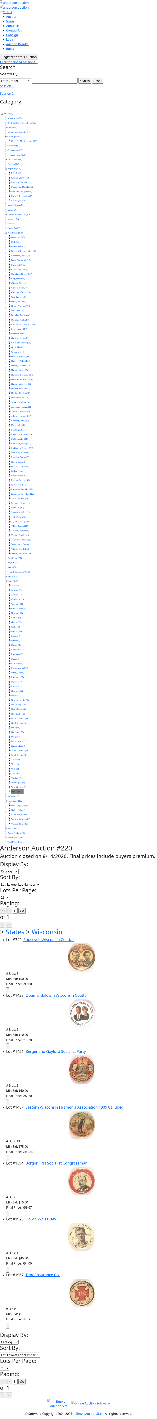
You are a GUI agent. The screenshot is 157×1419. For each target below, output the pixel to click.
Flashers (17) (13, 164)
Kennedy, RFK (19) (20, 178)
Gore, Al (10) (17, 347)
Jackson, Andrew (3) (20, 402)
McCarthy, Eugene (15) (21, 192)
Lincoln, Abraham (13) (21, 434)
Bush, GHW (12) (18, 265)
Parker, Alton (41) (19, 471)
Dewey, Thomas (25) (20, 306)
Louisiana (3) (17, 654)
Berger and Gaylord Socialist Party (55, 1051)
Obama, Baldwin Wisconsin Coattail (56, 995)
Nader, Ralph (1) (18, 810)
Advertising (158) (15, 118)
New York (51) (18, 714)
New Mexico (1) (18, 709)
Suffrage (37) (13, 796)
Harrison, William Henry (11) (24, 379)
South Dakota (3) (19, 755)
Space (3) (11, 567)
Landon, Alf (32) (18, 430)
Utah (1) (15, 769)
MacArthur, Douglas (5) (22, 187)
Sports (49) (12, 576)
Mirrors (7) (12, 224)
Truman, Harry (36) (20, 531)
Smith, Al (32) (17, 508)
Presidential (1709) (15, 233)
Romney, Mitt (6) (19, 485)
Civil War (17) (13, 146)
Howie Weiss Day (40, 1219)
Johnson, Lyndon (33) (21, 416)
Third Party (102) (15, 801)
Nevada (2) (16, 696)
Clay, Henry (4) (18, 279)
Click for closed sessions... (19, 62)
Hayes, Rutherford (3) (21, 384)
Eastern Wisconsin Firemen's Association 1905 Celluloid (74, 1107)
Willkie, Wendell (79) (20, 549)
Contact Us (14, 30)
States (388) (12, 581)
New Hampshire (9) (20, 700)
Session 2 (7, 93)
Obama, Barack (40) (20, 466)
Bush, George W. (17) (21, 260)
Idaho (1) (15, 627)
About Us (13, 26)
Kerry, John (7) (18, 425)
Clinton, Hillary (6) (19, 288)
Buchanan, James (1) (20, 256)
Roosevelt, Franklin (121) (22, 489)
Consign (12, 35)
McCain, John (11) (19, 439)
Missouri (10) (17, 682)
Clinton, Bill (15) (18, 283)
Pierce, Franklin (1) (20, 476)
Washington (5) (18, 783)
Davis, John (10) (18, 301)
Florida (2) (16, 618)
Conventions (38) (15, 150)
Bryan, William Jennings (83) (24, 251)
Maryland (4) (17, 663)
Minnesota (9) (17, 677)
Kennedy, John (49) (20, 421)
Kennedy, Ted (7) (19, 182)
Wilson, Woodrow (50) (21, 553)
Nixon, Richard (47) (20, 462)
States (15, 931)
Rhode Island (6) (18, 746)
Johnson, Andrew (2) (20, 411)
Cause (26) (12, 127)
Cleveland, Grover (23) (21, 274)
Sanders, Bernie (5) (19, 201)
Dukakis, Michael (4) (20, 320)
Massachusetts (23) (19, 668)
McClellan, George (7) (21, 444)
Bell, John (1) (17, 242)
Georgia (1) (16, 622)
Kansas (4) (16, 645)
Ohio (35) (15, 728)
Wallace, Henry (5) (19, 824)
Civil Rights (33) (14, 137)
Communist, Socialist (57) (18, 132)
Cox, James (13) (18, 297)
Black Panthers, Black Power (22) (22, 123)
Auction (11, 17)
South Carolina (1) (19, 750)
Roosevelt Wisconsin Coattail (48, 939)
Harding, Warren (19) (20, 366)
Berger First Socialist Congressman (56, 1163)
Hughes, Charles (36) (20, 393)
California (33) (18, 599)
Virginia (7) (16, 778)
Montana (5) (16, 686)
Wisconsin (47, 931)
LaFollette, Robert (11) (21, 815)
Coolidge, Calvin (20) (21, 292)
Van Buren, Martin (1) (21, 540)
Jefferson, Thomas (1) (21, 407)
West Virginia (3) (18, 787)
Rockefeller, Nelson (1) (21, 196)
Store (10, 21)
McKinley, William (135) (22, 453)
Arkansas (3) (17, 595)
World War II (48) (15, 842)
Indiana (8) (16, 636)
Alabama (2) (16, 586)
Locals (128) (13, 219)
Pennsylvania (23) (19, 741)
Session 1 (7, 86)
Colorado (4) (17, 604)
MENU (7, 12)
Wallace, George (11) (20, 819)
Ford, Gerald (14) (19, 329)
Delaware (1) (17, 613)
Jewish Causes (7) (15, 205)
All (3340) (8, 114)
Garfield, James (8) (19, 338)
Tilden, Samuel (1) (19, 526)
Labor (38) (12, 210)
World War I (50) (15, 838)
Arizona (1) (16, 590)
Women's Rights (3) (16, 833)
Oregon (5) (16, 737)
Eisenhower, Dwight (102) (23, 324)
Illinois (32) (16, 631)
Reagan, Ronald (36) (20, 480)
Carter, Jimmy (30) (19, 269)
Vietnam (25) (13, 828)
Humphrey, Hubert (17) (21, 398)
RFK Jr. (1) (16, 173)
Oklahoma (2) (17, 732)
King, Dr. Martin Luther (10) (24, 141)
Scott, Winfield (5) (19, 498)
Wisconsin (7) (17, 792)
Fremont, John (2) (19, 334)
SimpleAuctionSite (88, 1414)
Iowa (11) (15, 641)
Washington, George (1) (22, 544)
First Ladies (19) (14, 159)
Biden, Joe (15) (18, 237)
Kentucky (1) (17, 650)
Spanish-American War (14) (19, 572)
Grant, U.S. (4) (18, 352)
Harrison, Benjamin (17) (22, 375)
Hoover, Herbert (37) (20, 389)
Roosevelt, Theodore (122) (23, 494)
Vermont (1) (16, 773)
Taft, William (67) (19, 517)
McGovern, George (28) (22, 448)
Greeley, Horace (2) (20, 356)
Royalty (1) (12, 563)
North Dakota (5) (19, 723)
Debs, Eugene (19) (19, 805)
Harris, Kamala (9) (19, 370)
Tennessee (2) (17, 760)
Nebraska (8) (17, 691)
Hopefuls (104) (14, 169)
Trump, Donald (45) (20, 535)
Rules (10, 49)
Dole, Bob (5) (17, 311)
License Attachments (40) (18, 214)
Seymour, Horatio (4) (20, 503)
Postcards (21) (13, 228)
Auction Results (17, 44)
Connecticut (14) (18, 608)
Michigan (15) (17, 673)
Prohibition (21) (14, 558)
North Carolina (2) (19, 718)
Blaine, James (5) (18, 247)
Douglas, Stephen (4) (20, 315)
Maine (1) (15, 659)
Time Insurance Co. (42, 1274)
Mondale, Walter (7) (20, 457)
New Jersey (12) (18, 705)
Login (10, 39)
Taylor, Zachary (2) (20, 521)
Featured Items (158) (16, 155)
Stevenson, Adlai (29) (20, 512)
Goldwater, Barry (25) (21, 343)
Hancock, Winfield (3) (21, 361)
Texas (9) (15, 764)
